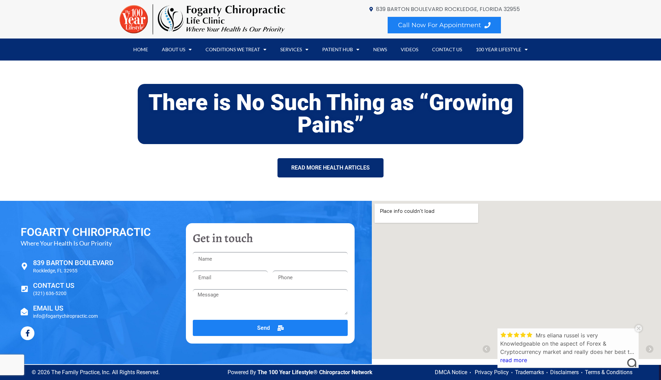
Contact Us (447, 49)
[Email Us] (24, 311)
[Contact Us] (24, 289)
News (380, 49)
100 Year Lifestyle (498, 49)
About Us (173, 49)
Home (140, 49)
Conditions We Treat (233, 49)
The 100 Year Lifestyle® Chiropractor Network (315, 372)
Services (291, 49)
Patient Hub (337, 49)
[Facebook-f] (27, 333)
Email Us (48, 308)
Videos (409, 49)
